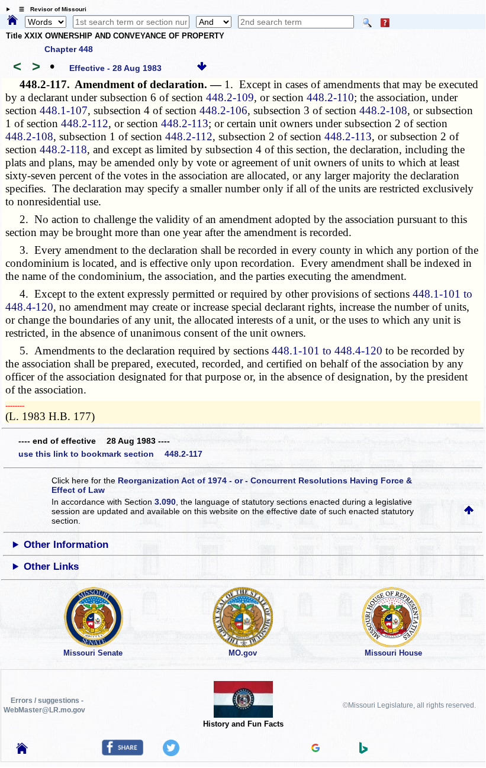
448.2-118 (63, 149)
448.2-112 (84, 123)
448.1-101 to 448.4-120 (327, 350)
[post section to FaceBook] (122, 752)
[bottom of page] (202, 68)
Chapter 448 (68, 49)
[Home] (12, 21)
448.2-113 (184, 123)
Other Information (66, 544)
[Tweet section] (171, 753)
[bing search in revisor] (363, 751)
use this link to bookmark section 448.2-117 (110, 454)
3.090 (165, 501)
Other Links (51, 566)
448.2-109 (230, 97)
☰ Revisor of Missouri (49, 9)
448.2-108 (383, 110)
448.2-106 (223, 110)
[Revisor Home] (22, 751)
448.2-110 (330, 97)
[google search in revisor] (315, 749)
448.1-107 (64, 110)
